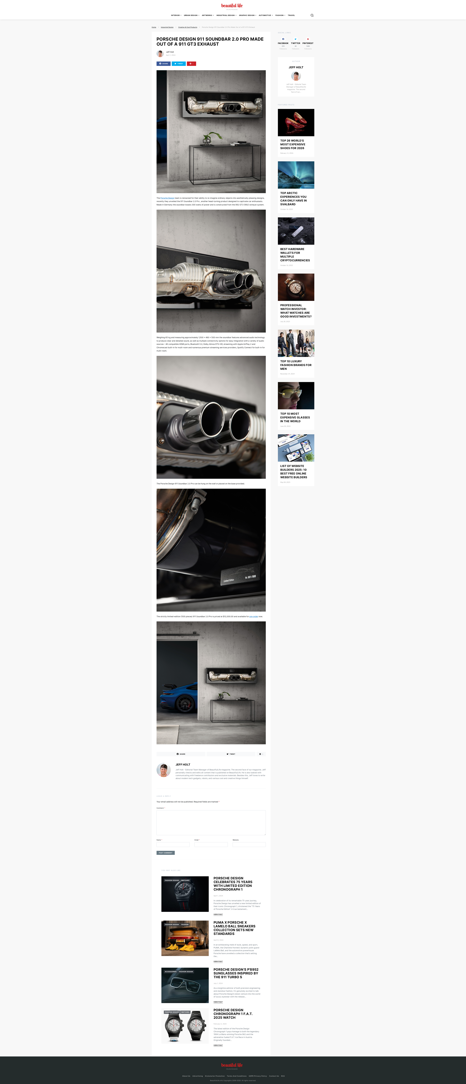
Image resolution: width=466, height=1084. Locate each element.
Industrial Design (167, 27)
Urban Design (191, 15)
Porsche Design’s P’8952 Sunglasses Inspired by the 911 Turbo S (236, 973)
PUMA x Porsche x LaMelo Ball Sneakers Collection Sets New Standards (235, 928)
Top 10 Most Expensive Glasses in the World (295, 417)
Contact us (274, 1076)
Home (154, 27)
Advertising (197, 1076)
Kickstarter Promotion (215, 1076)
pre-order (253, 616)
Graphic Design (247, 15)
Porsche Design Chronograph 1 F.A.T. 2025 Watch (233, 1014)
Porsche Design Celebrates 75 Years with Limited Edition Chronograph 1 (233, 883)
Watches (185, 880)
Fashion (185, 924)
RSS (283, 1076)
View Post (218, 914)
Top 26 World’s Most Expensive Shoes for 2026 (292, 144)
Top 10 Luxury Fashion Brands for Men (296, 365)
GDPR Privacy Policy (258, 1076)
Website (236, 840)
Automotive (265, 15)
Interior (175, 15)
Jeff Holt (170, 52)
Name (159, 840)
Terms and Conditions (237, 1076)
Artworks (207, 15)
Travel (291, 15)
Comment (161, 808)
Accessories (171, 972)
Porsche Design (167, 198)
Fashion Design (172, 880)
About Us (186, 1076)
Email (197, 840)
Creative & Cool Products (187, 27)
